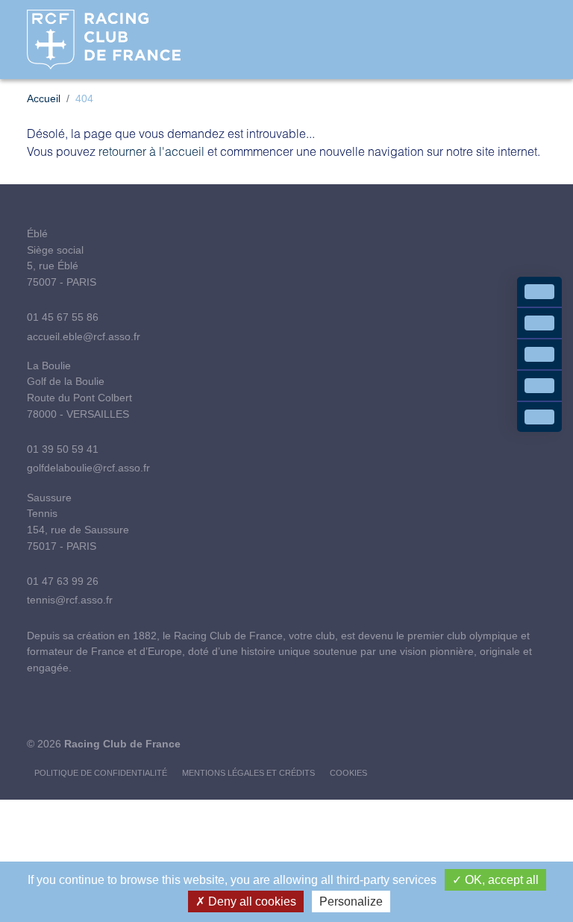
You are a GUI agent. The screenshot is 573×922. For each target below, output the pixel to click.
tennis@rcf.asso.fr (70, 600)
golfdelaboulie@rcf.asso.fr (88, 468)
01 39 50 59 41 (62, 449)
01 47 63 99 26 (62, 581)
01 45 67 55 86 (62, 317)
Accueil (43, 98)
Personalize (351, 901)
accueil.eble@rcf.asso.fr (83, 336)
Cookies (348, 772)
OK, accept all (500, 880)
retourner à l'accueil (151, 151)
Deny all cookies (250, 901)
